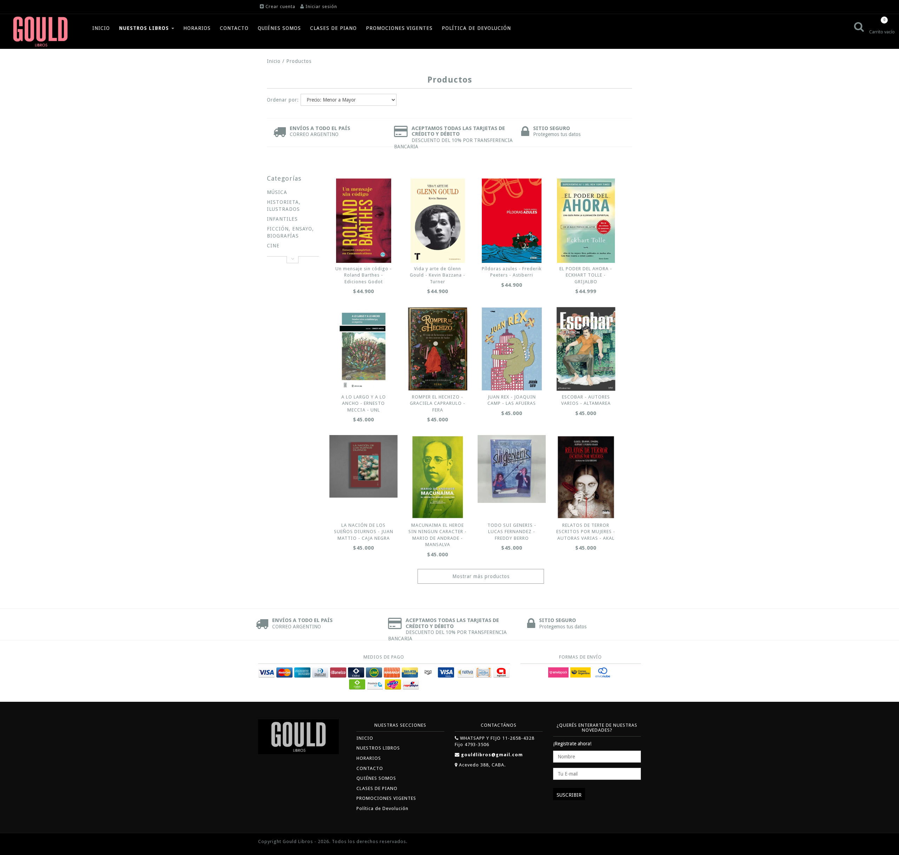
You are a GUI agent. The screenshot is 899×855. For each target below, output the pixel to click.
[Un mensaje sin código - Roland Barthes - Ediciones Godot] (363, 221)
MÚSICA (277, 192)
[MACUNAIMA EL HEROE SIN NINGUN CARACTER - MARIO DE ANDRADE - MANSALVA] (437, 477)
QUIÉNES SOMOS (279, 28)
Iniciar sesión (321, 6)
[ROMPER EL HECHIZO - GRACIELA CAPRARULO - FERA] (437, 349)
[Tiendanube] (625, 842)
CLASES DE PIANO (333, 28)
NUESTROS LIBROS (145, 28)
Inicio (274, 61)
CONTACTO (234, 28)
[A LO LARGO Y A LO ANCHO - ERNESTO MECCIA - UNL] (363, 349)
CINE (273, 245)
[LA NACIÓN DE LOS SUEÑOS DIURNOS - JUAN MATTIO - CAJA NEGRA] (363, 466)
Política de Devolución (476, 28)
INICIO (101, 28)
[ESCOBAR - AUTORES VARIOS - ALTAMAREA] (586, 349)
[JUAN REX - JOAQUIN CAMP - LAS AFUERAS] (512, 349)
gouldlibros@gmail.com (492, 754)
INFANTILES (282, 219)
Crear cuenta (280, 6)
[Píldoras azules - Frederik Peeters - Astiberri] (512, 221)
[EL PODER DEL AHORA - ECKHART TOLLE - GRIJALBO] (586, 221)
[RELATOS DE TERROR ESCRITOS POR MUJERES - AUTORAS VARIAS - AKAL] (586, 477)
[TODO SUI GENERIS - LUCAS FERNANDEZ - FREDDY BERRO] (512, 469)
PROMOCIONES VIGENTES (399, 28)
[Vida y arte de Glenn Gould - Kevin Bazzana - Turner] (437, 221)
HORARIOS (197, 28)
